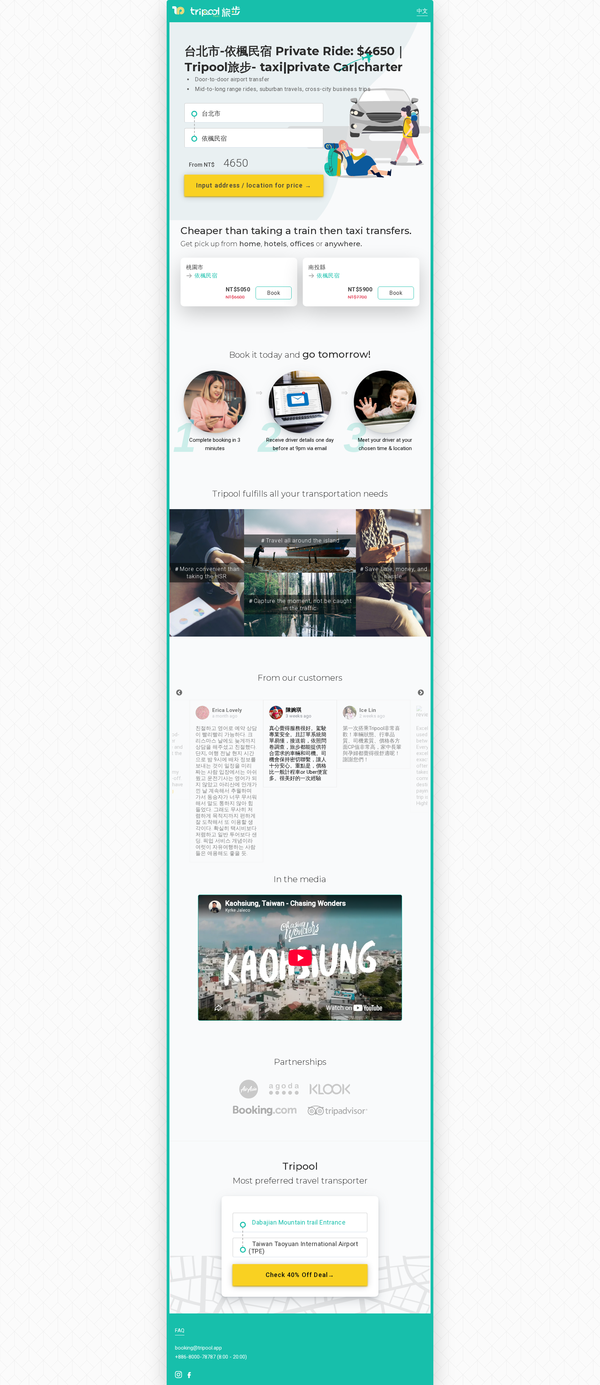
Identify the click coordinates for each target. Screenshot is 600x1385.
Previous (179, 692)
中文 (422, 11)
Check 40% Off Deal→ (300, 1274)
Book (273, 293)
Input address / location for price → (253, 185)
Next (420, 692)
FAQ (179, 1330)
